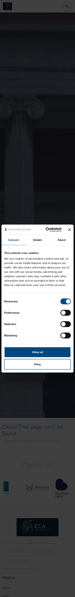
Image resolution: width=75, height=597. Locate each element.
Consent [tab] (13, 239)
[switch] (65, 313)
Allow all (37, 352)
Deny (37, 364)
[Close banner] (69, 229)
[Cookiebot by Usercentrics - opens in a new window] (46, 229)
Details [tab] (37, 239)
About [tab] (62, 239)
